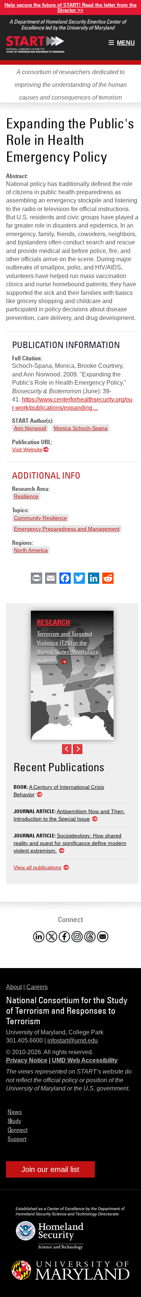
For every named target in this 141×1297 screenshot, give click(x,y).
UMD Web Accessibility (85, 1060)
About (14, 987)
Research (53, 622)
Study (14, 1120)
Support (17, 1138)
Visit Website (27, 449)
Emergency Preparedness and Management (67, 529)
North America (31, 550)
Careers (37, 987)
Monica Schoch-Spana (81, 428)
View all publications (37, 867)
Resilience (26, 496)
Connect (17, 1129)
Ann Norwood (30, 428)
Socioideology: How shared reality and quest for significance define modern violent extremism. (70, 843)
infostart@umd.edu (72, 1040)
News (15, 1112)
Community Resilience (40, 518)
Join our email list (50, 1169)
